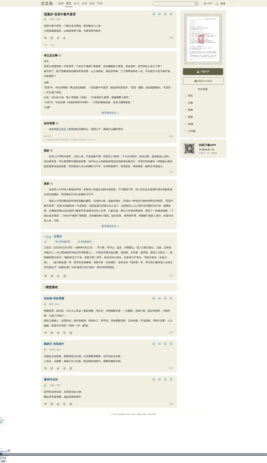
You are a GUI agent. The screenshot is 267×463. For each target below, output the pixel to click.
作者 (92, 3)
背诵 (190, 124)
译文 (190, 95)
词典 (3, 461)
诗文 (69, 3)
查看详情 (3, 452)
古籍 (84, 3)
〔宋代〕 (58, 19)
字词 (99, 3)
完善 (171, 38)
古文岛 (47, 3)
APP (209, 3)
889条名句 (86, 241)
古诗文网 (121, 414)
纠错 (154, 414)
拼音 (190, 117)
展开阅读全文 (109, 112)
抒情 (52, 45)
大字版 (191, 131)
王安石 (52, 19)
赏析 (190, 110)
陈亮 (51, 304)
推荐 (61, 3)
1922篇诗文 (64, 241)
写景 (46, 45)
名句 (76, 3)
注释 (190, 102)
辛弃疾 (52, 350)
